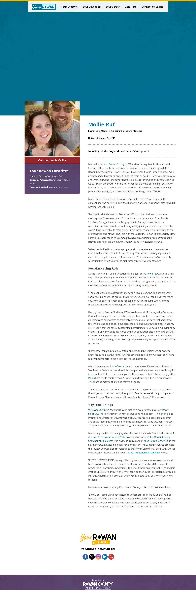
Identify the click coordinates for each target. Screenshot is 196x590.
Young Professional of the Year (143, 452)
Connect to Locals (152, 6)
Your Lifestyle (69, 6)
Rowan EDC (153, 273)
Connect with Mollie (52, 160)
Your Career (113, 6)
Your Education (92, 6)
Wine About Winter (98, 409)
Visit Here (130, 6)
